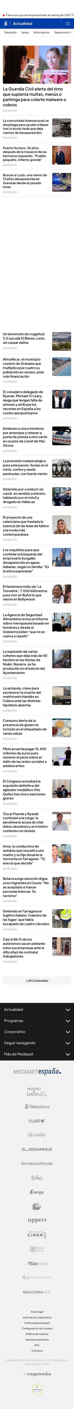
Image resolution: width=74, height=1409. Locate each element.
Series (25, 32)
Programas (13, 1020)
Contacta (37, 1350)
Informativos (42, 32)
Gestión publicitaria (37, 1339)
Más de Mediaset (18, 1054)
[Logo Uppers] (37, 1221)
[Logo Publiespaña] (37, 1278)
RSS (37, 1345)
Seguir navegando (20, 1042)
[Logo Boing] (37, 1178)
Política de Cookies (37, 1333)
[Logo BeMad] (37, 1206)
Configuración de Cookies (37, 1328)
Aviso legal (37, 1311)
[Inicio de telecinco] (5, 23)
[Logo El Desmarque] (37, 1149)
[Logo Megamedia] (39, 1374)
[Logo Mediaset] (37, 1074)
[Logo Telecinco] (37, 1106)
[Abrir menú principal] (68, 23)
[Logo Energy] (37, 1192)
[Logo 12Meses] (37, 1249)
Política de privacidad (37, 1322)
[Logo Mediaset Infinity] (37, 1092)
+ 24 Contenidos (37, 980)
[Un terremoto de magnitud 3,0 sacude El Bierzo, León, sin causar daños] (61, 341)
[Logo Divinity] (37, 1135)
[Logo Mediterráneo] (37, 1292)
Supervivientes (63, 32)
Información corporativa (37, 1317)
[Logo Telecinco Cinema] (37, 1235)
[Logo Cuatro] (37, 1121)
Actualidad (22, 23)
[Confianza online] (37, 1393)
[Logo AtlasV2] (37, 1263)
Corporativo (14, 1031)
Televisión (10, 32)
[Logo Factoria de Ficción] (37, 1163)
